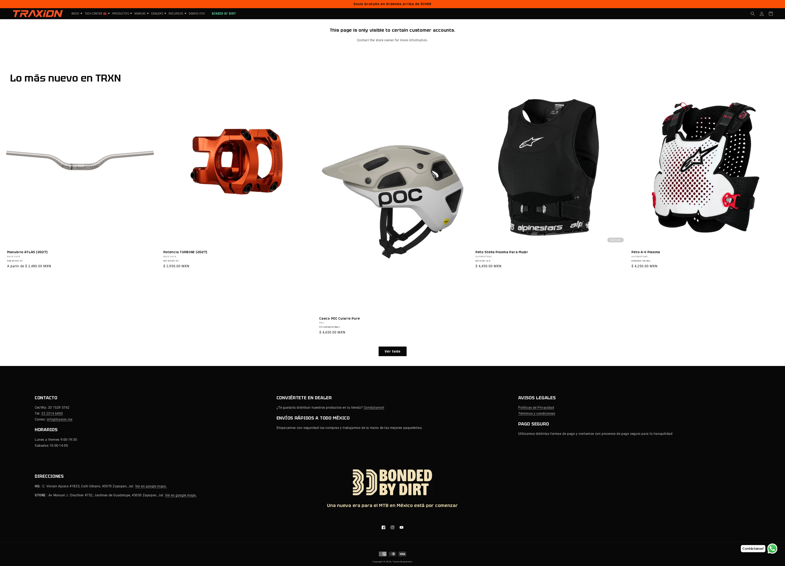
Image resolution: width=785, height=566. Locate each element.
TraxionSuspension (402, 561)
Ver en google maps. (151, 486)
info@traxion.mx (60, 419)
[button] (76, 13)
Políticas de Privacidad (536, 407)
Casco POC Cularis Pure (339, 318)
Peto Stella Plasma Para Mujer (501, 252)
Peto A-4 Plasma (645, 252)
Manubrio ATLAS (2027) (27, 252)
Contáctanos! (374, 407)
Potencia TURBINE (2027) (185, 252)
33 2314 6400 (52, 413)
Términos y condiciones (536, 413)
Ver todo (392, 351)
